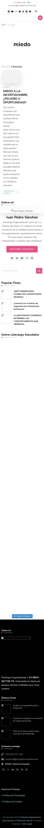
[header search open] (36, 11)
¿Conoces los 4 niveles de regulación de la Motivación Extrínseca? (26, 306)
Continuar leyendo (8, 192)
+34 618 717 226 (14, 754)
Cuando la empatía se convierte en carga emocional (28, 719)
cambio (6, 87)
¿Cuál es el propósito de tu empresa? (25, 706)
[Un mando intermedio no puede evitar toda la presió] (22, 450)
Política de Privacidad (14, 795)
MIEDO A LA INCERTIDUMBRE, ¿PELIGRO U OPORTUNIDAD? (15, 96)
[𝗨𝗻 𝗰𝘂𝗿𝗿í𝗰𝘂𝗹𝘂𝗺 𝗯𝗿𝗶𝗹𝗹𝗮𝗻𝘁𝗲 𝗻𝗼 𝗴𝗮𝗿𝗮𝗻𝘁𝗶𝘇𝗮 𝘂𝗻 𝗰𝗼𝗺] (22, 522)
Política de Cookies (12, 801)
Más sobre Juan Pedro (22, 249)
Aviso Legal (27, 824)
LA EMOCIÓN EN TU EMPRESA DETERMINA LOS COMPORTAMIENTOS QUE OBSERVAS (28, 320)
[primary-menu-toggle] (40, 17)
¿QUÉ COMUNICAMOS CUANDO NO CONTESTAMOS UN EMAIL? (27, 294)
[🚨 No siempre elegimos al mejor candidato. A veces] (22, 595)
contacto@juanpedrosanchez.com (21, 759)
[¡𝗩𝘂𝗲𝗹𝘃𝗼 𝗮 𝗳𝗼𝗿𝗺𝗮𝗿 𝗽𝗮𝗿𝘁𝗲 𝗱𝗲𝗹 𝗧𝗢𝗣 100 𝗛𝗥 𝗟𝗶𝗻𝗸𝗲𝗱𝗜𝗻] (22, 391)
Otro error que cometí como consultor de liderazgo (26, 732)
